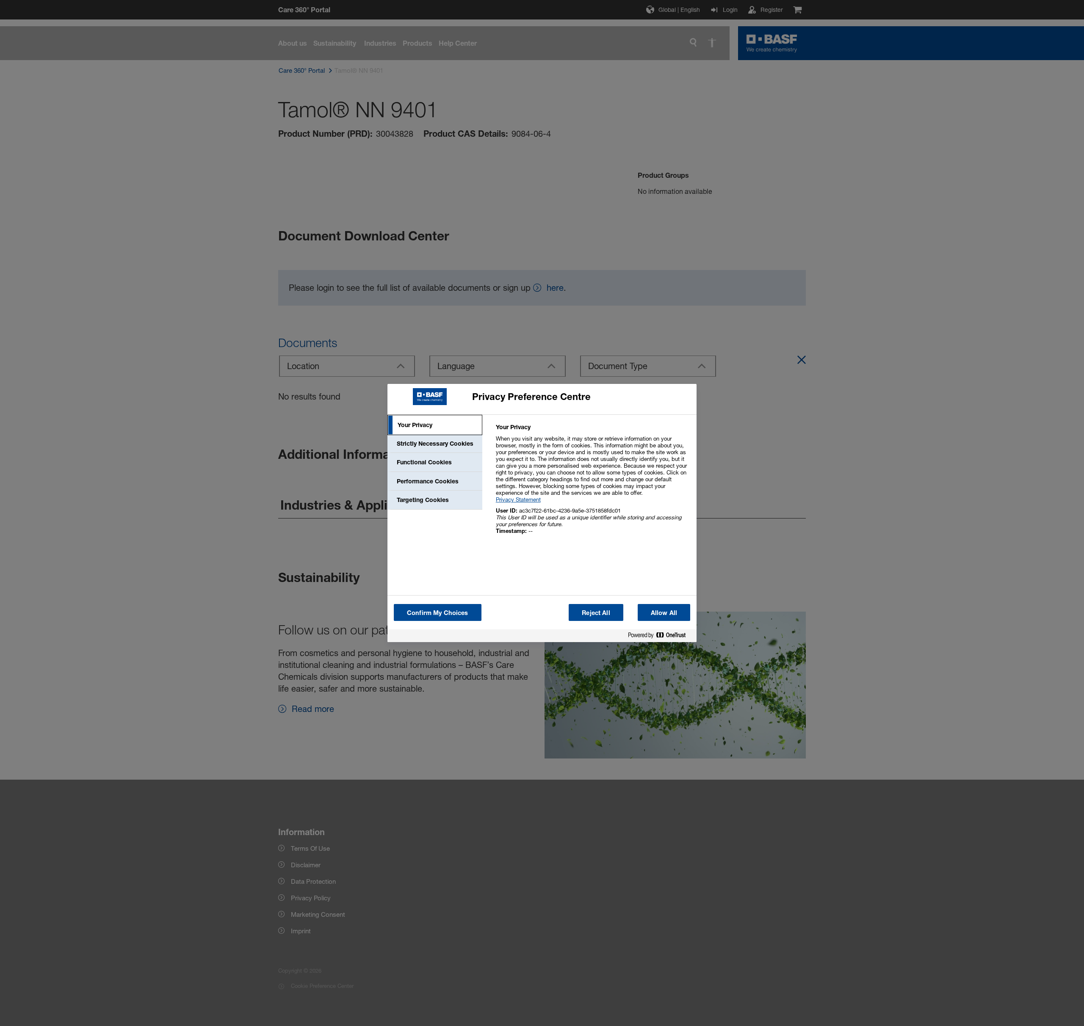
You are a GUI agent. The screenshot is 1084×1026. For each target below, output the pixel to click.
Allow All (664, 612)
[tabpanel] (593, 483)
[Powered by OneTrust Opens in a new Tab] (660, 637)
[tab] (434, 425)
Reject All (596, 612)
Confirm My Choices (437, 612)
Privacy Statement (518, 499)
